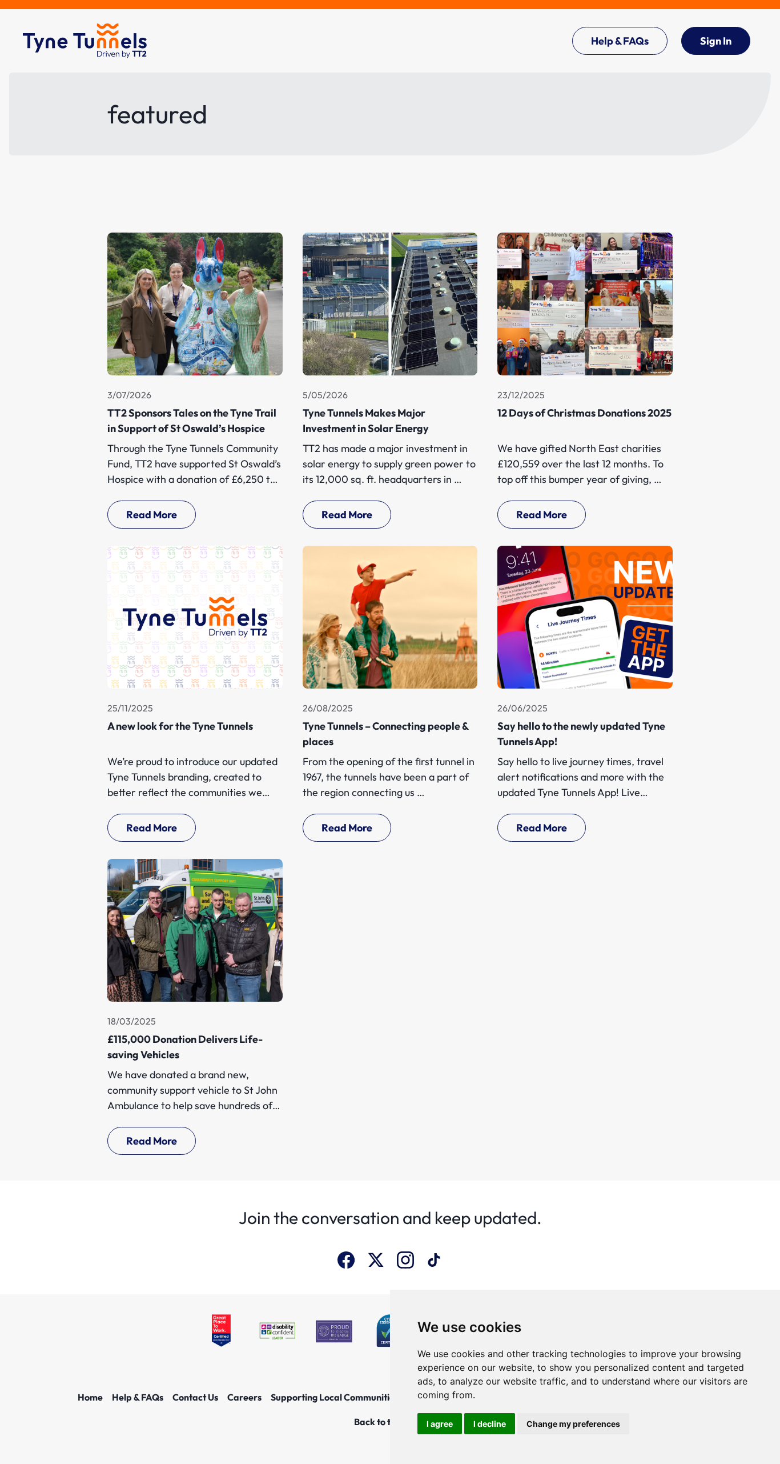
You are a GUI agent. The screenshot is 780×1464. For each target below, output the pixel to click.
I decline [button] (489, 1424)
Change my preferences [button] (573, 1424)
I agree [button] (440, 1424)
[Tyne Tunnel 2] (85, 40)
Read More (151, 514)
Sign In (715, 40)
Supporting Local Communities (335, 1397)
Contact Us (195, 1397)
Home (90, 1397)
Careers (244, 1397)
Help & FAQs (620, 40)
